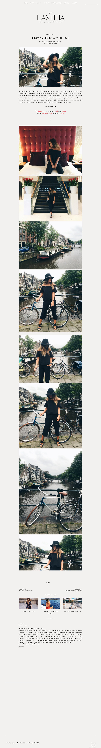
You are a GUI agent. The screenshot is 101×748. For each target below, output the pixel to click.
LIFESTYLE (47, 3)
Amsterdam (42, 41)
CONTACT (74, 3)
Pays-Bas (53, 41)
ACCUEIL (26, 3)
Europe (49, 41)
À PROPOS (67, 3)
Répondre (21, 646)
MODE (32, 3)
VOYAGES (38, 3)
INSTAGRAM (93, 747)
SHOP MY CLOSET (56, 3)
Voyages (59, 41)
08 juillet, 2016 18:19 (24, 626)
